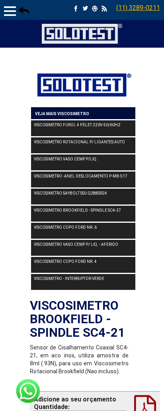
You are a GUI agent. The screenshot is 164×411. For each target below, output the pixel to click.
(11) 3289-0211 (138, 8)
